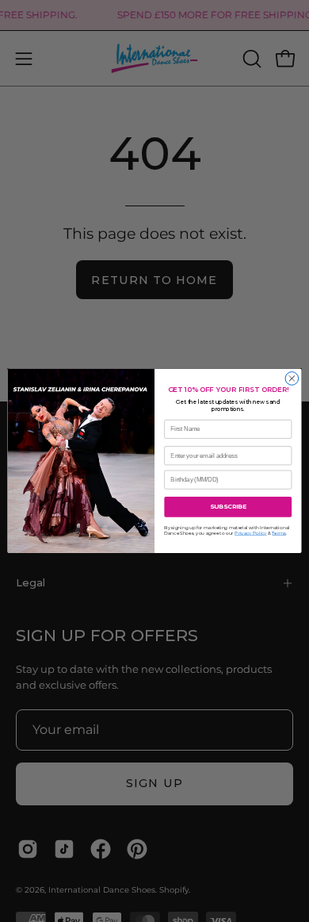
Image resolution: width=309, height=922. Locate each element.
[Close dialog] (292, 379)
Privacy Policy (250, 533)
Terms (279, 533)
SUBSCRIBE (228, 506)
